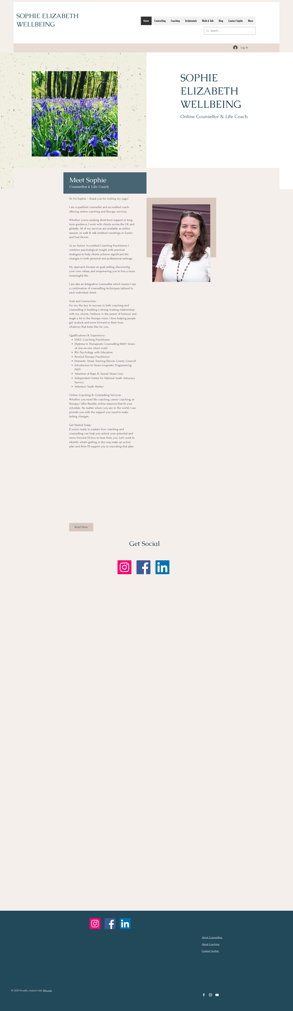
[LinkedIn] (162, 567)
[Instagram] (124, 567)
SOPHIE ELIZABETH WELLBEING (47, 20)
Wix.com (47, 990)
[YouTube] (217, 995)
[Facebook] (143, 567)
